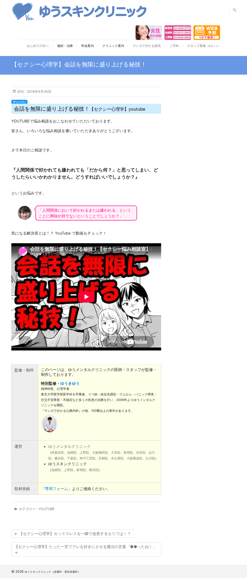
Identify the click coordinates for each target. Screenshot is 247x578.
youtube (47, 509)
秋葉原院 (57, 452)
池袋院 (71, 452)
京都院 (103, 458)
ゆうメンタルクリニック (69, 446)
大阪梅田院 (100, 452)
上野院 (84, 452)
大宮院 (115, 452)
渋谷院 (140, 452)
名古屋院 (117, 458)
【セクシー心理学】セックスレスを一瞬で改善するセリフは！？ (72, 533)
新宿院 (128, 452)
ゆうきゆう (70, 383)
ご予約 (174, 46)
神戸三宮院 (87, 458)
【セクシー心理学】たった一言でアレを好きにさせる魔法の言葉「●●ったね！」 (85, 549)
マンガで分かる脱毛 (147, 46)
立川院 (150, 458)
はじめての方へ (38, 46)
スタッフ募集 (203, 46)
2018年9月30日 (38, 91)
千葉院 (71, 458)
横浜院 (59, 458)
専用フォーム (56, 488)
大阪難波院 (134, 458)
